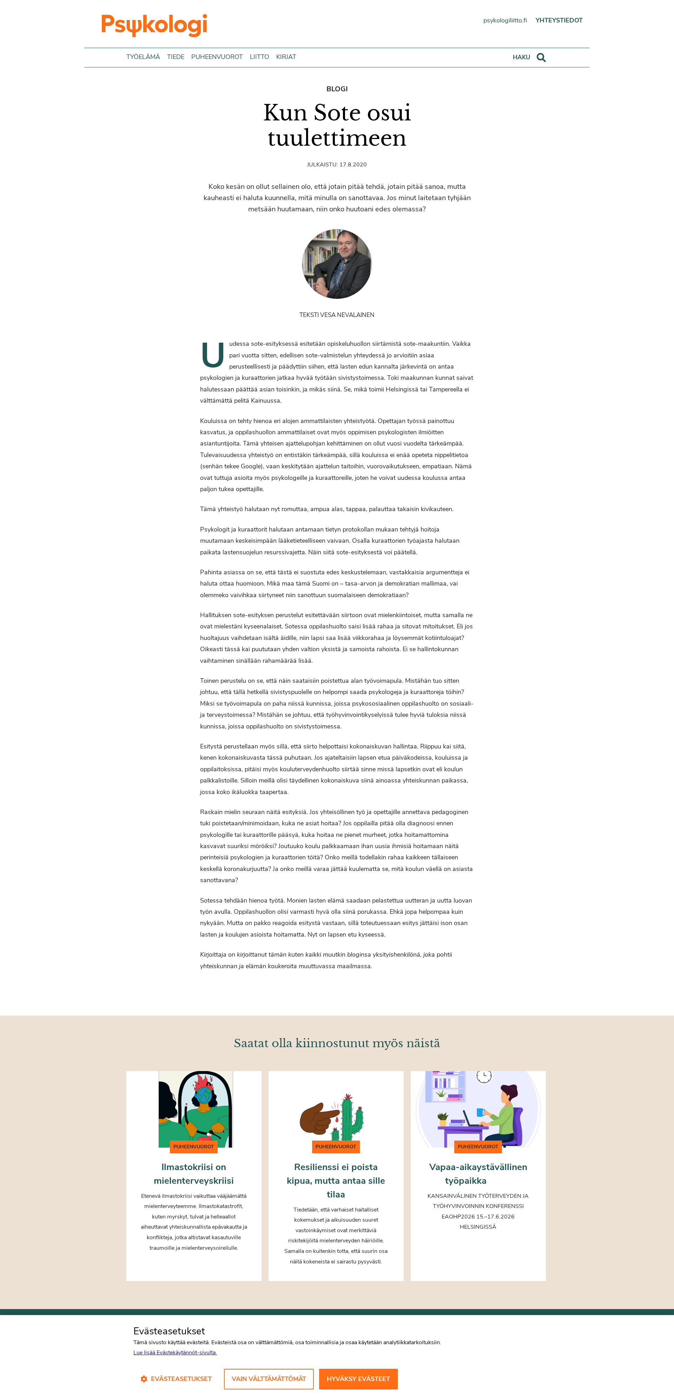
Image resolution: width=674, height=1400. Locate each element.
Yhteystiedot (559, 20)
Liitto (259, 57)
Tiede (175, 57)
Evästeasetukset (181, 1379)
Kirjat (286, 57)
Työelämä (143, 57)
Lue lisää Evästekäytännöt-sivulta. (175, 1352)
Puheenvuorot (217, 57)
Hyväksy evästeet (358, 1379)
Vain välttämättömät (269, 1379)
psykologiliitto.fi (505, 20)
